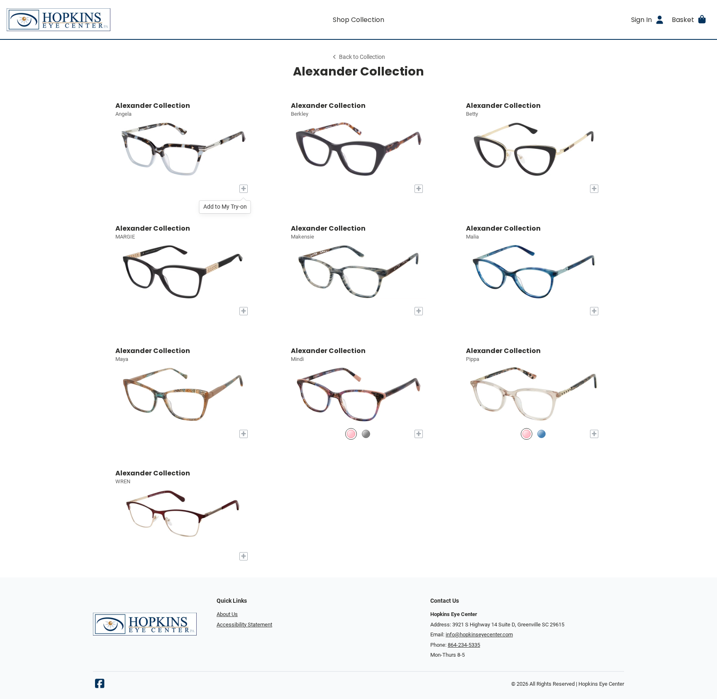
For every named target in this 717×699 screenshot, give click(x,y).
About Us (227, 614)
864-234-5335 (464, 645)
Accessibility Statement (244, 624)
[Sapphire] (541, 434)
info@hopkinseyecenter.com (479, 634)
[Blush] (526, 434)
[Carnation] (351, 434)
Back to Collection (362, 57)
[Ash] (365, 434)
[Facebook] (99, 685)
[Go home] (95, 19)
